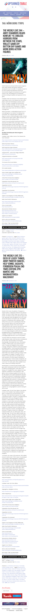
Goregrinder (18, 572)
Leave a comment (11, 582)
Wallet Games (5, 248)
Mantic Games (20, 576)
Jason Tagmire (10, 244)
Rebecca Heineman (13, 578)
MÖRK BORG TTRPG (8, 245)
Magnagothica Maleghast (11, 576)
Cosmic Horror (21, 239)
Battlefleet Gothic (20, 238)
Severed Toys (16, 245)
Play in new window (10, 229)
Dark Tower (23, 569)
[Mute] (21, 227)
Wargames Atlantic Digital (14, 248)
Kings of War (18, 575)
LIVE (23, 14)
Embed (12, 231)
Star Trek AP (18, 14)
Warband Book (15, 581)
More (18, 232)
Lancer (3, 576)
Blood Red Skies (5, 239)
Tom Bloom (21, 579)
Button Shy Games (14, 239)
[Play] (3, 227)
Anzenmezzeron (21, 567)
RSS (15, 232)
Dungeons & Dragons (7, 570)
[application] (14, 227)
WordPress (19, 608)
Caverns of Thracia (16, 569)
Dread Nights (5, 241)
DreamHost (11, 610)
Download (18, 229)
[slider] (24, 227)
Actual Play (16, 13)
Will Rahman (17, 250)
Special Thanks (19, 610)
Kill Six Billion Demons (9, 575)
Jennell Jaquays (18, 573)
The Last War (8, 247)
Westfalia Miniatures (10, 250)
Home (4, 13)
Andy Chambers (12, 238)
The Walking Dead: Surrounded (18, 247)
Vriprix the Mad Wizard (7, 581)
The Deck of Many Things (13, 579)
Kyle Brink (23, 575)
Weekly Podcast (9, 13)
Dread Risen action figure (13, 241)
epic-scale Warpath (16, 570)
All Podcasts (16, 565)
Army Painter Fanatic (6, 569)
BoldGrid (8, 608)
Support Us (12, 14)
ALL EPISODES (9, 565)
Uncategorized (9, 236)
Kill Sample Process (18, 244)
